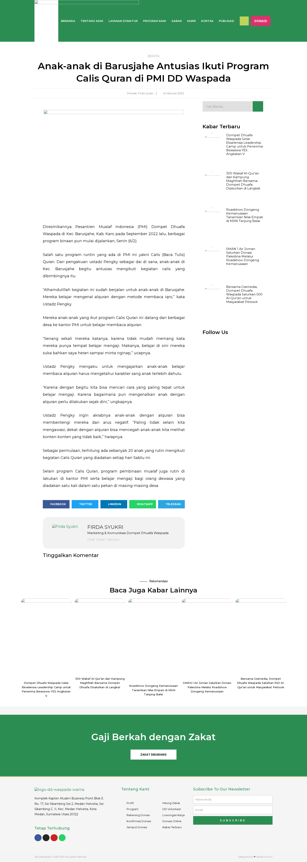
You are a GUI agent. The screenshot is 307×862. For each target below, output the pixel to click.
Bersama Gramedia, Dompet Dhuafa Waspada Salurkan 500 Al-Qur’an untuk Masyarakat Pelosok (244, 294)
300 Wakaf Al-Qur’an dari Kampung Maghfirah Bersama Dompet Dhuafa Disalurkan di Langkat (243, 180)
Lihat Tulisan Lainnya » (103, 539)
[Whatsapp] (62, 837)
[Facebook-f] (38, 837)
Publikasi (226, 21)
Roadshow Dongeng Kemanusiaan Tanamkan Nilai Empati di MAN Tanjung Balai (244, 215)
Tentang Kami (92, 21)
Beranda (68, 21)
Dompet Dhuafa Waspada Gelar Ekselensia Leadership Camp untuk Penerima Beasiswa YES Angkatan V (244, 144)
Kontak (207, 21)
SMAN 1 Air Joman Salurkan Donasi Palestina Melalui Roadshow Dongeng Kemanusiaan (242, 256)
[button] (260, 21)
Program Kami (154, 21)
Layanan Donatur (123, 21)
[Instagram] (46, 837)
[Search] (258, 106)
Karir (191, 21)
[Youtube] (54, 837)
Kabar (177, 21)
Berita (154, 56)
